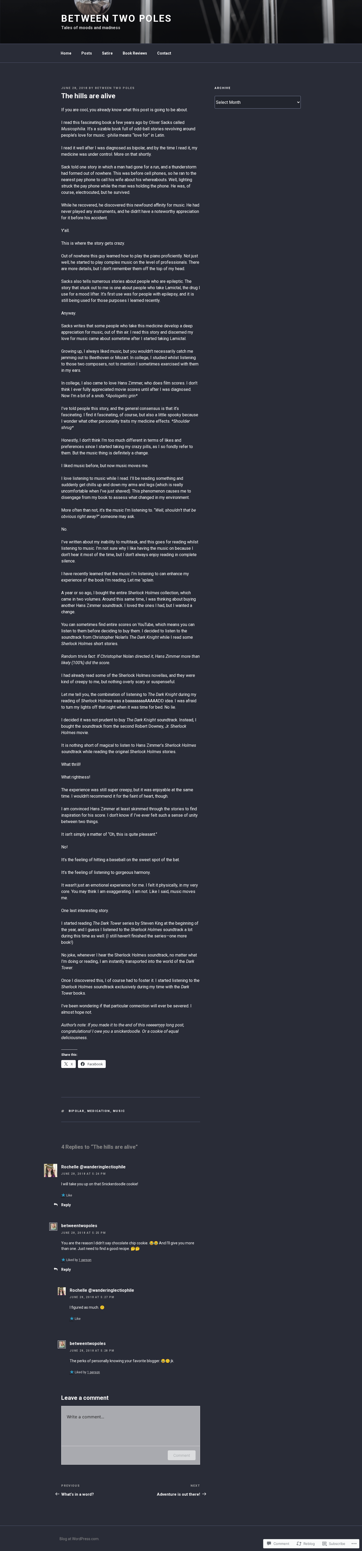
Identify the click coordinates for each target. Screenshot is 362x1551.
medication (98, 1111)
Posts (86, 53)
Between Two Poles (116, 18)
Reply (66, 1205)
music (119, 1111)
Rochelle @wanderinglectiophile (93, 1166)
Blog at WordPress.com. (79, 1539)
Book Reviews (135, 53)
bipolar (77, 1111)
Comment (181, 1455)
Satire (107, 53)
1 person (85, 1260)
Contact (164, 53)
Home (66, 53)
